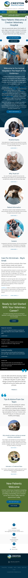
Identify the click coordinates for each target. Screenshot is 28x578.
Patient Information (14, 207)
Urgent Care (12, 11)
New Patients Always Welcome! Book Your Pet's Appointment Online (14, 15)
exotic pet (16, 87)
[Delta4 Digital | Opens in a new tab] (14, 562)
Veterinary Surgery (5, 339)
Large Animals (14, 295)
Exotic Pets (4, 295)
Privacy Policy (4, 567)
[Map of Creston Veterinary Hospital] (14, 518)
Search (15, 567)
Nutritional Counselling (6, 350)
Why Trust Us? (14, 173)
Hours (14, 547)
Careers (14, 241)
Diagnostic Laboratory (6, 328)
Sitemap (19, 567)
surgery (15, 88)
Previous (1, 40)
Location (14, 528)
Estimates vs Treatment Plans (14, 466)
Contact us (4, 287)
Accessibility (10, 567)
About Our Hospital (14, 111)
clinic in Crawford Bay (7, 96)
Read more (13, 447)
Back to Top (24, 567)
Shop (3, 11)
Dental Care (4, 360)
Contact (14, 537)
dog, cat (11, 87)
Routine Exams (14, 140)
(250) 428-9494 (21, 8)
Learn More (13, 148)
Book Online (23, 11)
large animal (23, 87)
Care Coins (26, 17)
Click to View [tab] (14, 549)
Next (27, 40)
